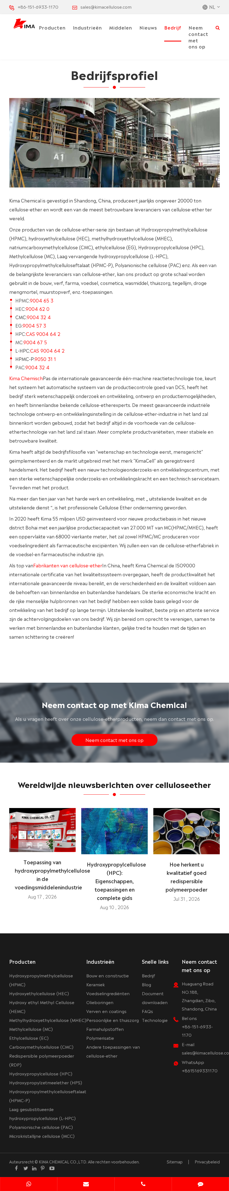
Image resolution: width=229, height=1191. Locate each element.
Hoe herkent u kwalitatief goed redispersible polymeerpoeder (186, 876)
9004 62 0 (37, 308)
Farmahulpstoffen (105, 1029)
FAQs (147, 1011)
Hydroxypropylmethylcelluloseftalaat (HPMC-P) (47, 1095)
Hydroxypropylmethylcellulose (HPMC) (41, 979)
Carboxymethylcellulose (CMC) (41, 1046)
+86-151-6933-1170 (38, 6)
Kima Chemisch (26, 378)
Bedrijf (172, 27)
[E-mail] (86, 1184)
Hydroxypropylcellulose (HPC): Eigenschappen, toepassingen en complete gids (114, 880)
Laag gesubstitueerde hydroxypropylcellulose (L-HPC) (42, 1113)
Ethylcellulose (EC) (29, 1037)
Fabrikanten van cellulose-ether (67, 565)
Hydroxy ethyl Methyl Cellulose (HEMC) (41, 1006)
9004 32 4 (39, 317)
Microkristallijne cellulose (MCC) (42, 1136)
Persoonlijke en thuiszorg (112, 1020)
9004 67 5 (35, 342)
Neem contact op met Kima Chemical (114, 704)
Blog (146, 984)
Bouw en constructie (107, 975)
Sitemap (175, 1161)
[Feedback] (200, 1184)
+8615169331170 (200, 1070)
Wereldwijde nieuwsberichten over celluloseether (114, 784)
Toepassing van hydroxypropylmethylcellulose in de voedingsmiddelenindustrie (42, 874)
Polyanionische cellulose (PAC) (41, 1127)
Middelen (120, 27)
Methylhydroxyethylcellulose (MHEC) (47, 1020)
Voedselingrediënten (108, 993)
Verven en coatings (106, 1011)
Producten (52, 27)
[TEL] (143, 1184)
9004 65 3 (41, 300)
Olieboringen (99, 1002)
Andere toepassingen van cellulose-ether (113, 1051)
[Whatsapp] (28, 1184)
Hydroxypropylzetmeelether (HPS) (45, 1082)
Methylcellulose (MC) (31, 1029)
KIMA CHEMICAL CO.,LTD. (63, 1161)
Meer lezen (42, 845)
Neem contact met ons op (198, 37)
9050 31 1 (45, 358)
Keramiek (95, 984)
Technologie (155, 1020)
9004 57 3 (34, 325)
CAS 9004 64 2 (43, 333)
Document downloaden (155, 997)
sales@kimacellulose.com (106, 6)
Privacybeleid (207, 1161)
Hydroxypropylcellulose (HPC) (40, 1073)
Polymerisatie (100, 1037)
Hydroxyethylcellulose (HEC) (39, 993)
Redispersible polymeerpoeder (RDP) (41, 1060)
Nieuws (148, 27)
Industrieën (87, 27)
